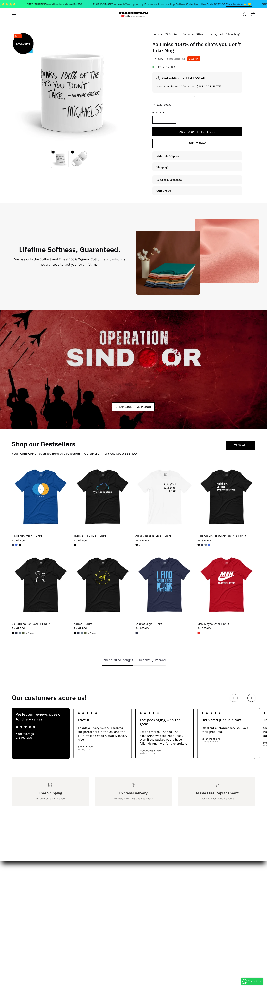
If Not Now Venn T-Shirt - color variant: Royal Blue (16, 545)
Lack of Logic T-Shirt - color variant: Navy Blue (136, 633)
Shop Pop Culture (74, 900)
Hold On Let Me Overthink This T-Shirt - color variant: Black (198, 545)
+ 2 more (30, 633)
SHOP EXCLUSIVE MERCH (133, 406)
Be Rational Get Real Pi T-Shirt (31, 624)
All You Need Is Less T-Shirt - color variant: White (140, 545)
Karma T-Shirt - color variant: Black (75, 633)
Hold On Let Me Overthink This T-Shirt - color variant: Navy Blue (202, 545)
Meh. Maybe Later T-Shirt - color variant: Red (198, 633)
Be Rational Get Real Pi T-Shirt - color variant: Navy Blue (16, 633)
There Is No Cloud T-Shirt (90, 536)
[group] (133, 733)
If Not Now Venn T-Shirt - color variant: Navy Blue (13, 545)
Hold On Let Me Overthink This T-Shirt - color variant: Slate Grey (205, 545)
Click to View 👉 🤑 (239, 4)
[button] (245, 14)
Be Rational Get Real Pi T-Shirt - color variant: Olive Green (23, 633)
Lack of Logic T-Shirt (148, 624)
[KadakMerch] (133, 14)
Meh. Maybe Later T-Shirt (213, 624)
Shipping (162, 167)
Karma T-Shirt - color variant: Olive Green (85, 633)
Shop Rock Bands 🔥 (77, 907)
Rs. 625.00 (18, 540)
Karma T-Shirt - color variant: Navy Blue (78, 633)
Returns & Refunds (25, 907)
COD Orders (163, 191)
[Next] (251, 698)
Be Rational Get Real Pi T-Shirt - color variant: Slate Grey (20, 633)
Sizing (16, 900)
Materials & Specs (167, 156)
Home (156, 34)
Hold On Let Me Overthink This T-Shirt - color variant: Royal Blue (209, 545)
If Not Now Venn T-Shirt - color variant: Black (20, 545)
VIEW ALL (240, 445)
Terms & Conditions (26, 913)
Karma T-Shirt (83, 624)
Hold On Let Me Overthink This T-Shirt (221, 536)
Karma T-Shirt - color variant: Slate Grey (82, 633)
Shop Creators (72, 894)
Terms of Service (23, 926)
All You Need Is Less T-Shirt (153, 536)
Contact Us (19, 894)
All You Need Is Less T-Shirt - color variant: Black (136, 545)
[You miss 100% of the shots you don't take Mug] (60, 159)
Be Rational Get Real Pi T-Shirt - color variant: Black (13, 633)
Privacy (17, 920)
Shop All (67, 887)
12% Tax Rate (171, 34)
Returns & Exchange (169, 180)
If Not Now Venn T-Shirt (27, 536)
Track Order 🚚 (72, 913)
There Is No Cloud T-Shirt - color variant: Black (75, 545)
